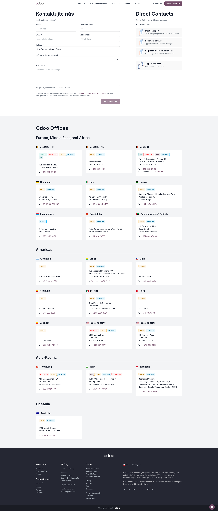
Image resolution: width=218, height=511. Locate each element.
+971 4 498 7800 (149, 236)
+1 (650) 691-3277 (146, 24)
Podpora (64, 472)
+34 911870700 (98, 236)
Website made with (106, 508)
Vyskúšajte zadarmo (173, 3)
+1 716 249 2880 (148, 345)
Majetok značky (92, 471)
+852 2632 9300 (49, 389)
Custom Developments (70, 478)
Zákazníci (90, 489)
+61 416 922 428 (49, 435)
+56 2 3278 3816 (148, 281)
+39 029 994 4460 (100, 204)
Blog (87, 486)
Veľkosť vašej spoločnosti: (47, 55)
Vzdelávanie (66, 481)
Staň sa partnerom (68, 492)
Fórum (38, 474)
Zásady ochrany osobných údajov (92, 93)
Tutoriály (39, 468)
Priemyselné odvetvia (98, 3)
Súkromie (89, 496)
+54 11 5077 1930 (49, 281)
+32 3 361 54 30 (98, 169)
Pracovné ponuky (93, 477)
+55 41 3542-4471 (102, 281)
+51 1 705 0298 (148, 313)
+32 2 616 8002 (156, 172)
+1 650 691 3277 (99, 345)
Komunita (116, 3)
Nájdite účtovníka (68, 485)
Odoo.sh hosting (67, 468)
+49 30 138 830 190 (50, 204)
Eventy (88, 481)
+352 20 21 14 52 (49, 236)
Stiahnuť (39, 483)
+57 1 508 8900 (48, 313)
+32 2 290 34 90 (49, 172)
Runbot (39, 490)
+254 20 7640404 (149, 204)
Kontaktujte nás (92, 474)
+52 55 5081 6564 (99, 313)
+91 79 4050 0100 (99, 389)
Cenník (127, 3)
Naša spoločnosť (92, 468)
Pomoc (137, 3)
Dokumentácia (41, 471)
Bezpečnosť (90, 498)
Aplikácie (81, 3)
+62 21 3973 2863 (149, 391)
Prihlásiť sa (157, 3)
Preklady (39, 493)
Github (38, 487)
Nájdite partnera (67, 489)
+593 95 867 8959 (50, 345)
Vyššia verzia (66, 475)
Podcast (89, 483)
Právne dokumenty (93, 493)
